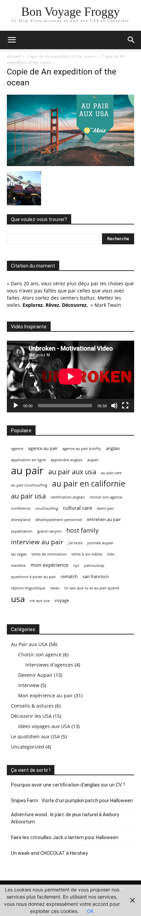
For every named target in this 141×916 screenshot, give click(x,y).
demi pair (105, 508)
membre (18, 565)
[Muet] (114, 405)
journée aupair (100, 543)
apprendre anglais (66, 459)
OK (90, 911)
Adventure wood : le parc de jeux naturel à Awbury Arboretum (65, 818)
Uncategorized (27, 746)
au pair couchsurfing (29, 485)
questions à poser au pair (33, 576)
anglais (113, 448)
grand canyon (49, 531)
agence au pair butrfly (81, 448)
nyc (76, 565)
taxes (55, 588)
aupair (93, 459)
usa (18, 598)
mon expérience (49, 564)
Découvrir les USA (31, 716)
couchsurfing (46, 508)
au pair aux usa (72, 471)
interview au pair (37, 542)
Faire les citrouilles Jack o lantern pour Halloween (64, 837)
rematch (69, 576)
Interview (28, 685)
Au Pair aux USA (29, 644)
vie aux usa (40, 600)
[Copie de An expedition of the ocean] (70, 164)
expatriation (22, 531)
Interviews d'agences (49, 664)
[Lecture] (15, 405)
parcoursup (94, 565)
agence (17, 448)
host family (82, 530)
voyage (61, 600)
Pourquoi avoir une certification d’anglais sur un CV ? (68, 785)
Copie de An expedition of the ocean (61, 56)
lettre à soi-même (87, 554)
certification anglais (68, 497)
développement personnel (58, 519)
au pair (27, 470)
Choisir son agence (40, 654)
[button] (12, 40)
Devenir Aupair (35, 675)
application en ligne (28, 459)
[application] (70, 376)
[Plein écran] (125, 405)
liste (110, 554)
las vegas (19, 554)
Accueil (14, 56)
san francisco (95, 576)
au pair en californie (88, 483)
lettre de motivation (49, 554)
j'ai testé (75, 543)
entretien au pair (104, 519)
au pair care (111, 472)
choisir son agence (106, 497)
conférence (20, 508)
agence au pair (42, 448)
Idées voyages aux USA (44, 726)
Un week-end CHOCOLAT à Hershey (49, 853)
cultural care (77, 507)
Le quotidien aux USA (35, 736)
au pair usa (28, 496)
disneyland (20, 519)
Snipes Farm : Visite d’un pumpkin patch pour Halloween (72, 800)
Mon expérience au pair (45, 695)
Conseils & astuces (32, 705)
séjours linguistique (28, 588)
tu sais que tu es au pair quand (91, 588)
